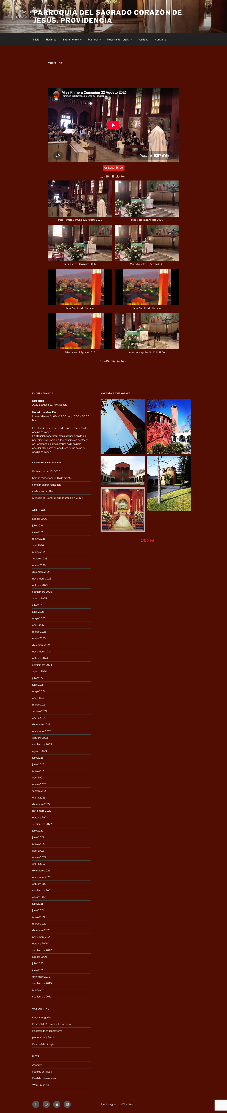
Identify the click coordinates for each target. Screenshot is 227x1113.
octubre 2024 (40, 658)
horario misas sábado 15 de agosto (51, 477)
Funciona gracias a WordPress (118, 1104)
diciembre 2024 (41, 644)
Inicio (36, 39)
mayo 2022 (38, 843)
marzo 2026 (39, 551)
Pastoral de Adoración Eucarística (51, 1024)
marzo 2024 (39, 704)
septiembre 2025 (42, 591)
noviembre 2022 (41, 810)
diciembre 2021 (41, 870)
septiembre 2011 (41, 996)
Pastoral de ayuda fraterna (47, 1030)
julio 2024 (37, 678)
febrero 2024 (39, 711)
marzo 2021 (39, 923)
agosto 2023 (39, 751)
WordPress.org (40, 1084)
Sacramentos (71, 39)
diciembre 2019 (41, 976)
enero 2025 (39, 638)
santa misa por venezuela (46, 484)
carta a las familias (42, 491)
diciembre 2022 (41, 804)
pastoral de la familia (44, 1037)
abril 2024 (38, 697)
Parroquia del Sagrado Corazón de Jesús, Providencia (107, 16)
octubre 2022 (40, 817)
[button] (118, 176)
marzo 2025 (39, 631)
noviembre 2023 (41, 731)
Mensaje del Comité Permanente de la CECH (57, 497)
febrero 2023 (39, 790)
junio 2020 (38, 970)
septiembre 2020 (42, 950)
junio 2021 (38, 910)
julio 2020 (38, 963)
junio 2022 (38, 837)
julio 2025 (37, 604)
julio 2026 (37, 525)
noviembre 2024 (41, 651)
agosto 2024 (39, 671)
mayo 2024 (38, 691)
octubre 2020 (40, 943)
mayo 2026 (38, 538)
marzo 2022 (39, 857)
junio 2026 (38, 532)
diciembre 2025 (41, 571)
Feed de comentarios (44, 1078)
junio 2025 (38, 611)
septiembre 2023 (42, 744)
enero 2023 (39, 797)
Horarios (51, 39)
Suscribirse (115, 167)
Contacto (160, 39)
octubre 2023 (40, 737)
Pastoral (93, 39)
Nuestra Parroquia (118, 39)
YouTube (143, 39)
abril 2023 (38, 777)
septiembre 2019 (42, 983)
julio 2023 (37, 757)
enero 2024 (39, 717)
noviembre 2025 (41, 578)
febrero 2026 (39, 558)
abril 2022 (38, 850)
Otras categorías (41, 1017)
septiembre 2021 (42, 890)
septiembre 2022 (42, 823)
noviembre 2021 (41, 877)
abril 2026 (38, 545)
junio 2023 (38, 764)
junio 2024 (38, 684)
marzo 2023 (39, 784)
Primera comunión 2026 (46, 471)
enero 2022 (38, 863)
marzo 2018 (39, 989)
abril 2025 (38, 624)
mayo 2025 (38, 618)
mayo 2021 (38, 916)
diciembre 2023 (41, 724)
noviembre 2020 (41, 936)
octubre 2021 (40, 883)
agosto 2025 (39, 598)
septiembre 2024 (42, 664)
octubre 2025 (40, 585)
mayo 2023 (38, 770)
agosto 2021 (39, 896)
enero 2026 (39, 565)
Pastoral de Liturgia (43, 1044)
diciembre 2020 (41, 930)
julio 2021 (37, 903)
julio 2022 (37, 830)
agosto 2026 (39, 518)
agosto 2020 (39, 956)
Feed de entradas (42, 1071)
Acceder (37, 1064)
